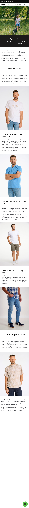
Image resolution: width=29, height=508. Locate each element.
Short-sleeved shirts (7, 340)
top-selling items (7, 408)
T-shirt (4, 74)
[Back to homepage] (5, 4)
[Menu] (27, 4)
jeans (9, 277)
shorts (11, 207)
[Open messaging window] (25, 504)
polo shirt (6, 139)
